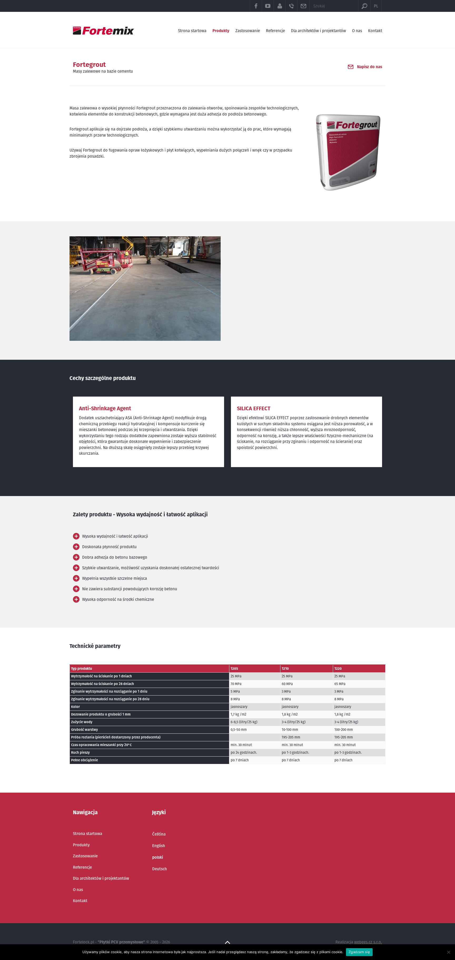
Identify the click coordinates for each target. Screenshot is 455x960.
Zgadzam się (359, 952)
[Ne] (448, 952)
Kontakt (375, 30)
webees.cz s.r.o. (368, 942)
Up (227, 942)
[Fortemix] (103, 31)
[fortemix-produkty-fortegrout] (145, 288)
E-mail (303, 6)
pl (376, 6)
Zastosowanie (247, 30)
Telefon (291, 6)
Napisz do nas (369, 66)
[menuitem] (159, 834)
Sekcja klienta (279, 6)
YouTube (268, 6)
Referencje (275, 30)
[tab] (148, 536)
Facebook (256, 6)
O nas (357, 30)
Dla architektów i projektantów (318, 30)
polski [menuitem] (157, 857)
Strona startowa (192, 30)
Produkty (220, 30)
